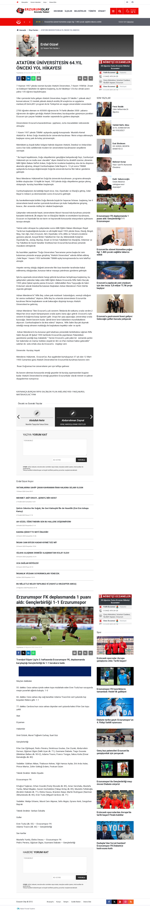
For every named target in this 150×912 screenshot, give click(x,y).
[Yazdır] (39, 78)
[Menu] (113, 11)
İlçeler (68, 11)
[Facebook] (18, 78)
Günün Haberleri (36, 2)
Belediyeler (80, 11)
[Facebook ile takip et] (109, 902)
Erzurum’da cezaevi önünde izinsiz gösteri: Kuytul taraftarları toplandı (70, 22)
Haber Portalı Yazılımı (27, 909)
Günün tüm (126, 22)
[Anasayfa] (17, 2)
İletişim (66, 902)
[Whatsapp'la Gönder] (33, 78)
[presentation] (24, 22)
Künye (58, 902)
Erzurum (58, 11)
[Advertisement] (10, 59)
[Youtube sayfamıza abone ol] (120, 902)
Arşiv (45, 2)
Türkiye (92, 11)
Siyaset (102, 11)
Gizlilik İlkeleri (76, 902)
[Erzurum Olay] (32, 11)
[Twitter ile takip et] (114, 902)
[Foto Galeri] (132, 2)
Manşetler (25, 2)
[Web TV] (127, 2)
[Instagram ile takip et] (125, 902)
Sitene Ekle (52, 2)
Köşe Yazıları (33, 30)
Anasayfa (22, 30)
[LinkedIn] (28, 78)
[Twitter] (23, 78)
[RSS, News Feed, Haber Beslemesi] (131, 902)
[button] (80, 78)
